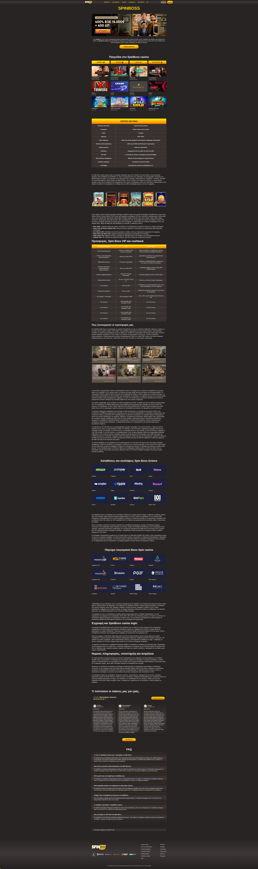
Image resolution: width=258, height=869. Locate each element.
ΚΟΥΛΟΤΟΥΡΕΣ (156, 62)
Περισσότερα (129, 739)
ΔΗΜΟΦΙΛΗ (100, 62)
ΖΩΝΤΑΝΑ (118, 62)
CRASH (137, 62)
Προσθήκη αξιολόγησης (158, 698)
